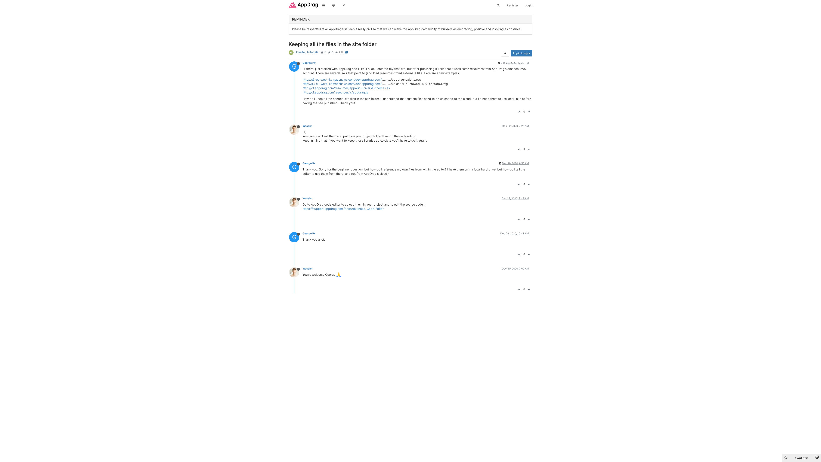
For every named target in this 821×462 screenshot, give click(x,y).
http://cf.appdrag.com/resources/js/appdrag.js (335, 92)
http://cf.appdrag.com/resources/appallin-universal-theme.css (346, 88)
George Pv (309, 62)
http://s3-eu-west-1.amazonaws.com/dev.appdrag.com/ (342, 79)
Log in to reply (521, 53)
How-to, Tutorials (306, 52)
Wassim (307, 125)
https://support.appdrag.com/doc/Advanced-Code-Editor (343, 208)
